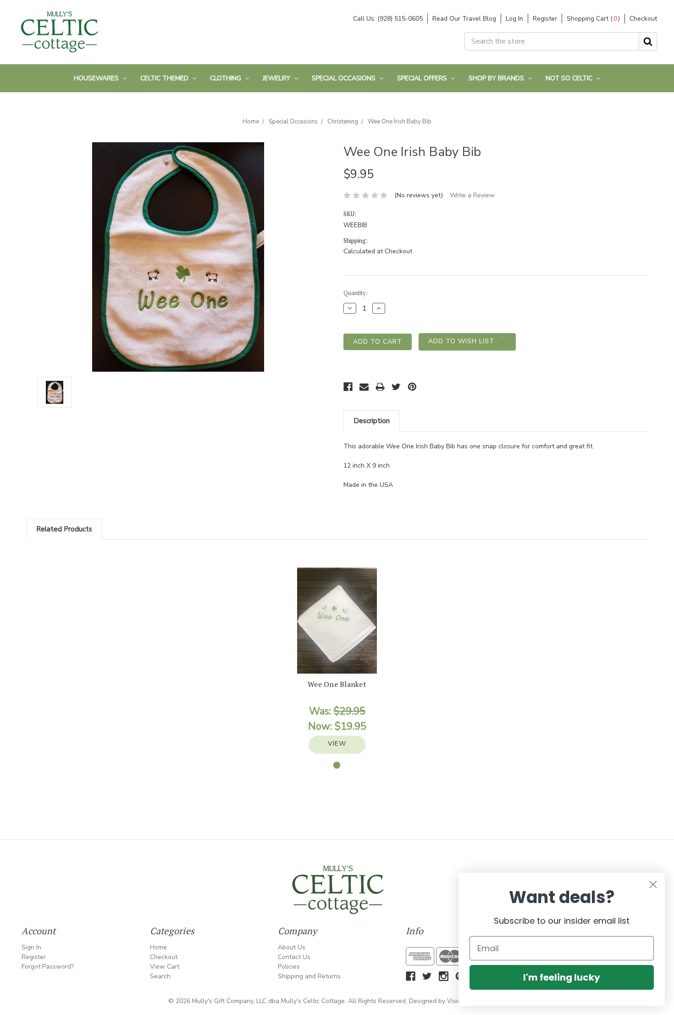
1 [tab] (336, 765)
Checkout (643, 18)
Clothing (226, 78)
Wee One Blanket (337, 684)
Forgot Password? (48, 966)
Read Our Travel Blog (464, 18)
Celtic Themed (165, 78)
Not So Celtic (570, 78)
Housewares (97, 78)
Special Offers (423, 78)
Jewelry (277, 78)
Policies (289, 966)
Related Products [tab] (64, 529)
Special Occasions (344, 78)
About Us (291, 947)
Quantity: (355, 293)
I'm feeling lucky (561, 977)
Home (251, 121)
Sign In (31, 947)
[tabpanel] (337, 660)
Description (372, 420)
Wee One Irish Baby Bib (399, 121)
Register (545, 18)
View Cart (164, 966)
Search (160, 976)
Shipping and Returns (309, 976)
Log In (514, 18)
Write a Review (472, 195)
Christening (342, 121)
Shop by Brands (497, 78)
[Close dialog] (653, 884)
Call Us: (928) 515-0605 (388, 18)
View (337, 743)
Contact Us (294, 957)
